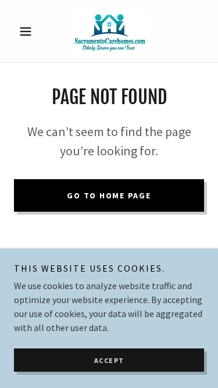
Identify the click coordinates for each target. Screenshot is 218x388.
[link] (109, 31)
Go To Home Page (109, 195)
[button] (28, 31)
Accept (109, 360)
